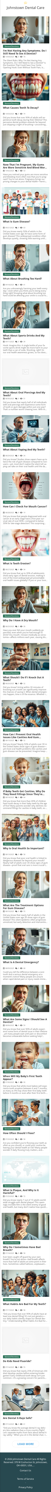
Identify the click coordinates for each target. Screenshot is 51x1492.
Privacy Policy (26, 1487)
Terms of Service (25, 1478)
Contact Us (25, 1470)
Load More (25, 1444)
